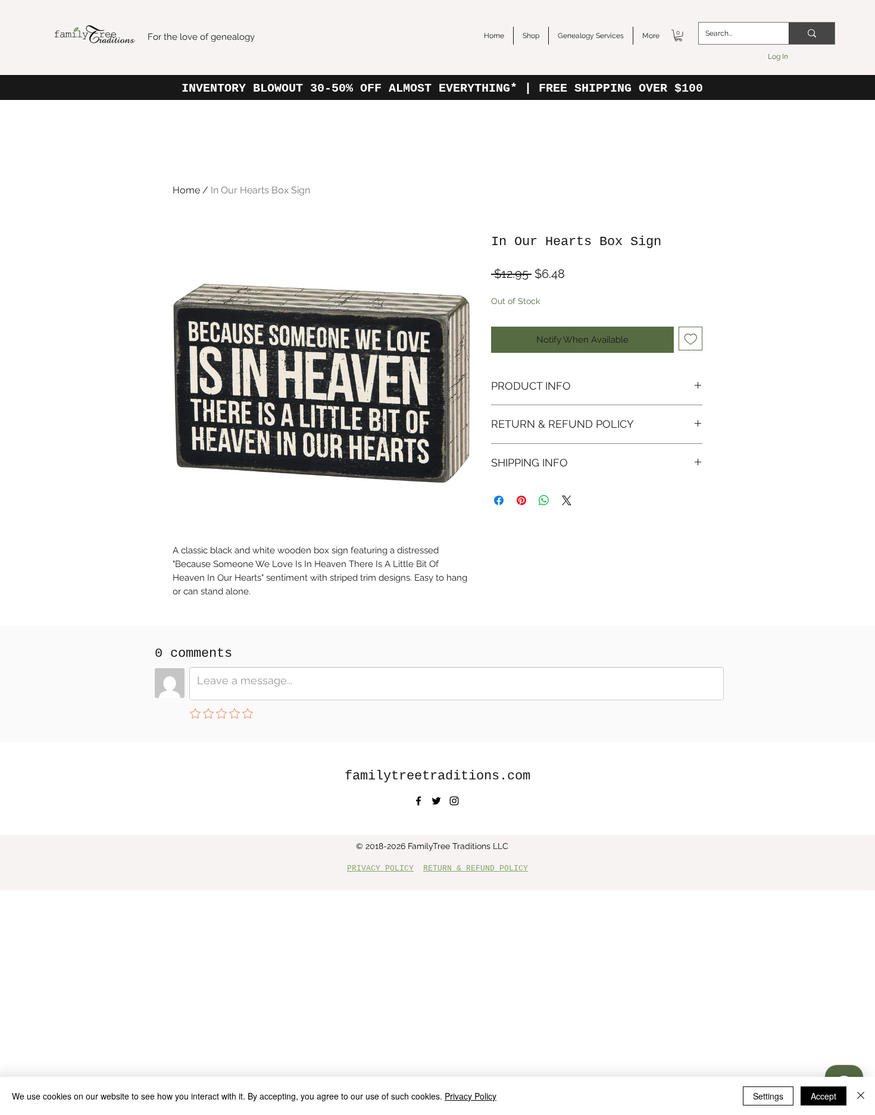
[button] (678, 35)
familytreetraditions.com (437, 776)
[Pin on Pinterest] (521, 500)
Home (186, 190)
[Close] (861, 1095)
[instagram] (454, 801)
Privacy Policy (470, 1096)
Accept (823, 1096)
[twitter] (436, 801)
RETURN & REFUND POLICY (475, 868)
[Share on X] (567, 500)
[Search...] (812, 33)
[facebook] (418, 801)
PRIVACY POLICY (380, 868)
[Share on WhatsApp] (544, 500)
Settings (768, 1096)
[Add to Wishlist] (691, 339)
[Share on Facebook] (499, 500)
